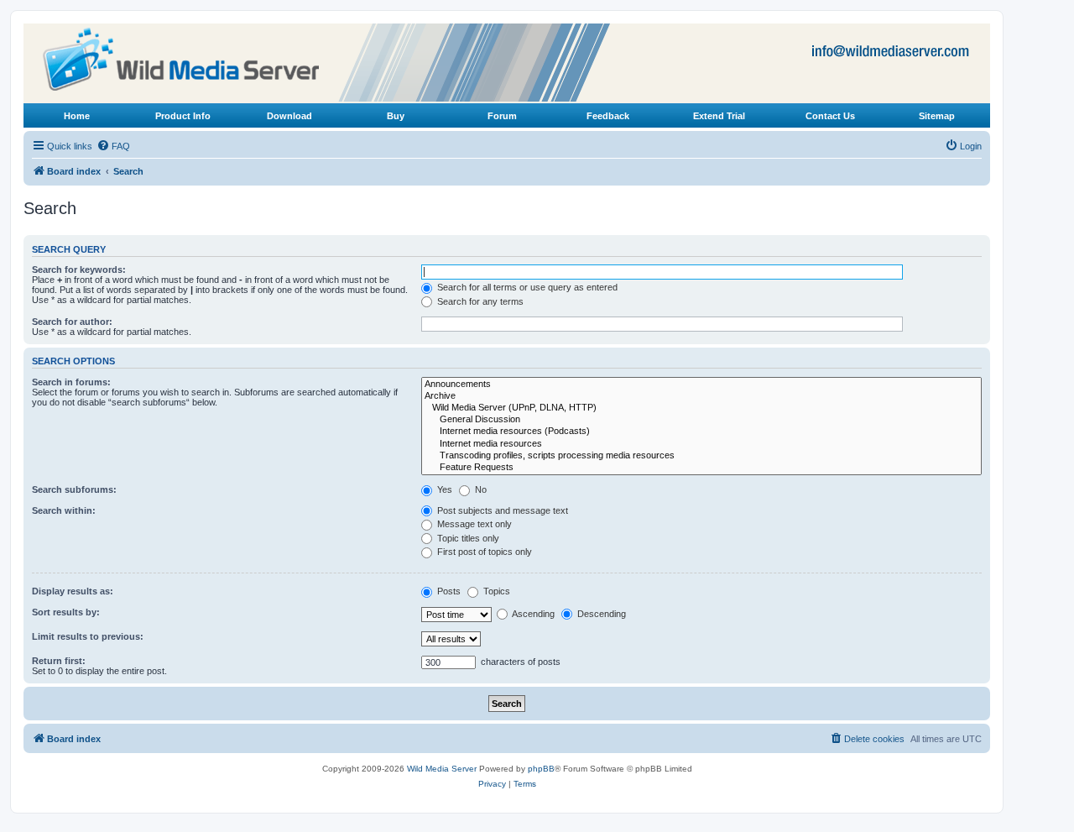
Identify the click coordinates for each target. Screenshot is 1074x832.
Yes (443, 489)
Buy (395, 116)
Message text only (473, 524)
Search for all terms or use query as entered (526, 287)
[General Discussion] (701, 420)
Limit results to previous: (87, 636)
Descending (600, 614)
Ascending (532, 614)
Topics (495, 591)
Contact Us (830, 116)
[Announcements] (701, 384)
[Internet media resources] (701, 444)
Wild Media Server (442, 768)
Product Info (183, 116)
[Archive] (701, 396)
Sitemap (937, 116)
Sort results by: (66, 612)
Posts (448, 591)
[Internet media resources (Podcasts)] (701, 431)
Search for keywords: (79, 269)
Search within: (64, 510)
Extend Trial (719, 116)
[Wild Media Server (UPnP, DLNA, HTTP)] (701, 408)
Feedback (608, 116)
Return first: (59, 661)
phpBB (541, 768)
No (479, 489)
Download (289, 116)
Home (77, 116)
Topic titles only (467, 538)
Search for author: (72, 322)
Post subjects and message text (501, 510)
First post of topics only (483, 552)
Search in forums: (71, 382)
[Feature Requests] (701, 468)
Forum (502, 116)
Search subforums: (74, 489)
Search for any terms (479, 301)
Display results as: (72, 591)
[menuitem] (113, 146)
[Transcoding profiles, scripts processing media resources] (701, 456)
